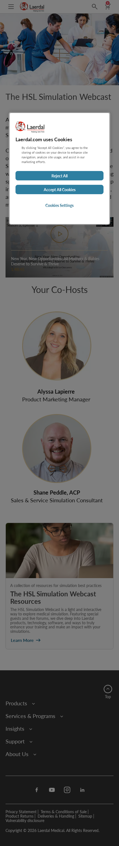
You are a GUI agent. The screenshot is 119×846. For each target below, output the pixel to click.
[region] (59, 168)
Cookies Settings (59, 205)
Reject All (59, 175)
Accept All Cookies (60, 189)
